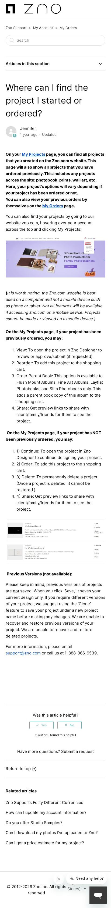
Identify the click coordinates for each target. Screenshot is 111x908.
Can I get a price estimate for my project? (45, 842)
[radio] (41, 725)
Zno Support (16, 28)
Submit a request (77, 751)
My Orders (68, 28)
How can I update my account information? (46, 812)
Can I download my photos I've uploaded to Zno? (52, 832)
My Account (43, 28)
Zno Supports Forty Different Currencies (44, 802)
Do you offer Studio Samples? (34, 822)
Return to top (18, 768)
